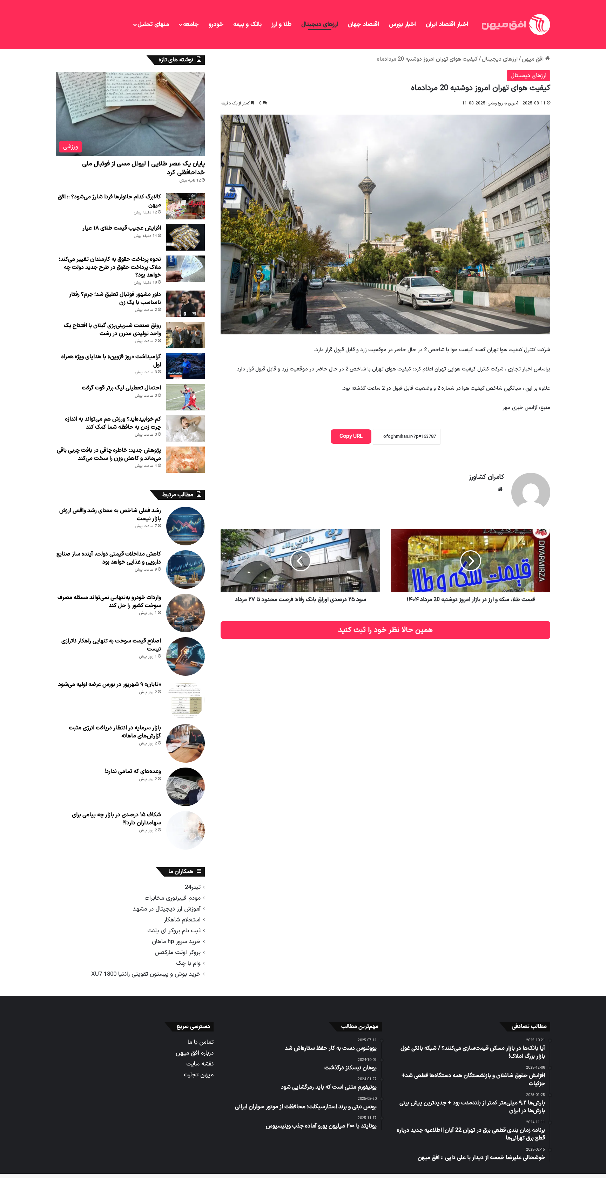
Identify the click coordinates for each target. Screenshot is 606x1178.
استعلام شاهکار (182, 919)
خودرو (216, 24)
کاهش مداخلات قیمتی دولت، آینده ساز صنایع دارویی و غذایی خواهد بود (108, 558)
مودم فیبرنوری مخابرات (172, 898)
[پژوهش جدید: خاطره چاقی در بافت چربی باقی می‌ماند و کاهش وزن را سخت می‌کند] (185, 460)
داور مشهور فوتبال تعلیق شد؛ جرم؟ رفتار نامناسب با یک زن (115, 298)
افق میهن (533, 59)
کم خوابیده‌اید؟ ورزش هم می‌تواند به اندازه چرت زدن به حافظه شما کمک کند (113, 423)
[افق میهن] (515, 24)
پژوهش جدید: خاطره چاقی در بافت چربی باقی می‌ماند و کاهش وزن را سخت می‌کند (109, 454)
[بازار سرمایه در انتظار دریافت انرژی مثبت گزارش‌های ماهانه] (185, 743)
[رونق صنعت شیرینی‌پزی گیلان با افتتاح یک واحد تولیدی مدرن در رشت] (185, 335)
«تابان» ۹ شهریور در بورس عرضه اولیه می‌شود (109, 684)
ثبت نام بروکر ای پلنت (174, 930)
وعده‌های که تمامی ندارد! (133, 771)
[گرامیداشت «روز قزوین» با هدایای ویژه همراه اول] (185, 366)
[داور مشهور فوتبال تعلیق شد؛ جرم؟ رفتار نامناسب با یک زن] (185, 304)
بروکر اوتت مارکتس (178, 952)
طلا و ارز (281, 24)
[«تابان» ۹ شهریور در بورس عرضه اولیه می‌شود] (185, 700)
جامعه (190, 24)
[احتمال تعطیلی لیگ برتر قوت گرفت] (185, 397)
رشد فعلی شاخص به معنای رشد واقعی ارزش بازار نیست (110, 514)
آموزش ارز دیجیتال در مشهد (167, 909)
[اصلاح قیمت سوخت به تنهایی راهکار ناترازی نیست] (185, 656)
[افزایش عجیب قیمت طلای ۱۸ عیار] (185, 237)
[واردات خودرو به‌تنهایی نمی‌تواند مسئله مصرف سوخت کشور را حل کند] (185, 613)
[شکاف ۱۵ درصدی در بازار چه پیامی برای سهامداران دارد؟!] (185, 830)
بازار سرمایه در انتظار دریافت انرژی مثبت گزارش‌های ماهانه (115, 732)
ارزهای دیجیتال (319, 24)
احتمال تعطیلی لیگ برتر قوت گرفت (121, 388)
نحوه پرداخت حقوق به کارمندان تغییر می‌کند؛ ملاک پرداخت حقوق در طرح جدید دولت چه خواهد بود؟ (110, 267)
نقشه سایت (200, 1064)
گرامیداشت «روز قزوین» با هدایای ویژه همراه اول (111, 361)
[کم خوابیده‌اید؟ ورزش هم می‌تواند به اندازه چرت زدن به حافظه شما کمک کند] (185, 428)
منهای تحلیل (153, 24)
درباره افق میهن (195, 1053)
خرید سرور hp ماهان (176, 941)
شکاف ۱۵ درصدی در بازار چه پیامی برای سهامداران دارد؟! (116, 819)
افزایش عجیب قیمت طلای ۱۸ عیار (121, 228)
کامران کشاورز (486, 477)
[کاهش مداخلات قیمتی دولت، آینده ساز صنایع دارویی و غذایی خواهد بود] (185, 569)
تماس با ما (201, 1042)
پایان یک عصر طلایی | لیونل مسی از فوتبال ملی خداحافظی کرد (143, 168)
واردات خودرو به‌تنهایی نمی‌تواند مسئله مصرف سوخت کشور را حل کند (109, 601)
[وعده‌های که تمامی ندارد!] (185, 787)
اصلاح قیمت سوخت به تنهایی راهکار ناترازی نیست (111, 645)
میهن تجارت (199, 1074)
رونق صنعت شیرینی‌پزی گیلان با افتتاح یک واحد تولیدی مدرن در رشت (112, 329)
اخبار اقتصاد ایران (447, 24)
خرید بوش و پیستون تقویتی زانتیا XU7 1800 (146, 974)
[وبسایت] (500, 489)
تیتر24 (193, 887)
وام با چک (188, 963)
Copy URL (351, 437)
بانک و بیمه (247, 24)
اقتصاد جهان (363, 24)
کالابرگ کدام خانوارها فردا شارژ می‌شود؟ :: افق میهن (109, 201)
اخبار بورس (402, 24)
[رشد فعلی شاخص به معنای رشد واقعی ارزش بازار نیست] (185, 526)
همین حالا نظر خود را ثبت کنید (385, 630)
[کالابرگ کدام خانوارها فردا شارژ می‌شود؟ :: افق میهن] (185, 206)
